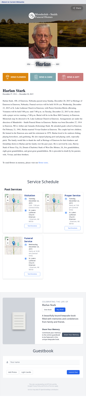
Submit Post (73, 372)
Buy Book (60, 310)
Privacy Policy (36, 386)
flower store (43, 162)
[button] (13, 200)
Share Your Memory (71, 335)
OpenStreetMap (45, 390)
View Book (48, 310)
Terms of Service (49, 386)
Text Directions (32, 226)
